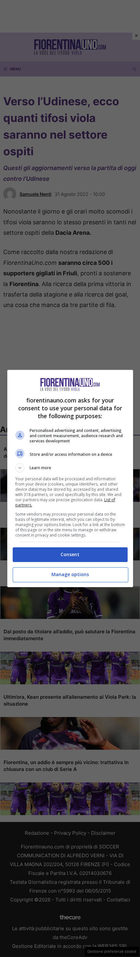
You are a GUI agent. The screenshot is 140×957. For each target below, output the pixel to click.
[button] (70, 467)
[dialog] (70, 478)
